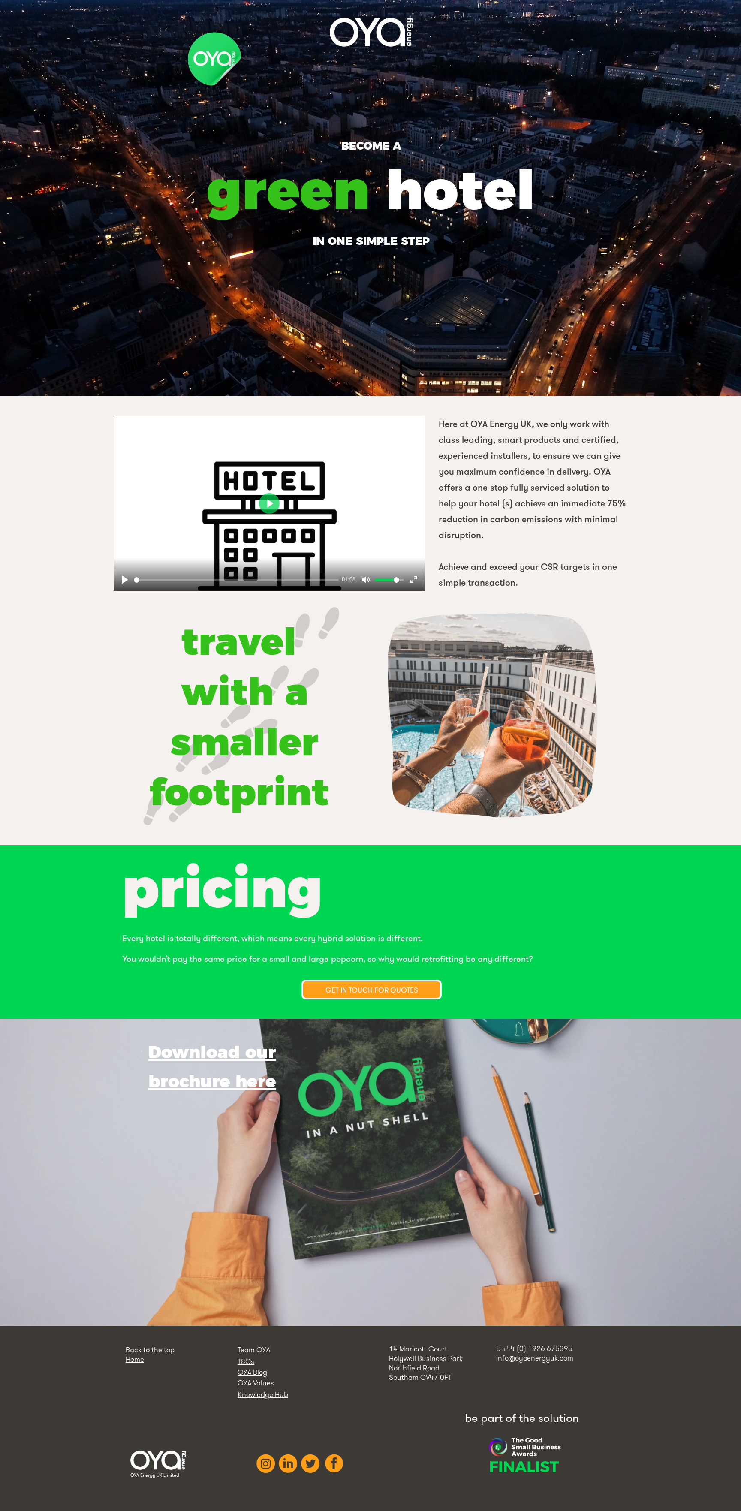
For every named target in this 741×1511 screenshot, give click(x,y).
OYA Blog (252, 1372)
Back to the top (150, 1349)
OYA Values (256, 1383)
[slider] (236, 580)
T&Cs (246, 1361)
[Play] (125, 580)
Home (135, 1359)
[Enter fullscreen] (414, 580)
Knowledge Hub (263, 1394)
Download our (212, 1052)
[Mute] (366, 580)
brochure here (212, 1081)
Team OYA (254, 1349)
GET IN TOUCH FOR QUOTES (371, 989)
